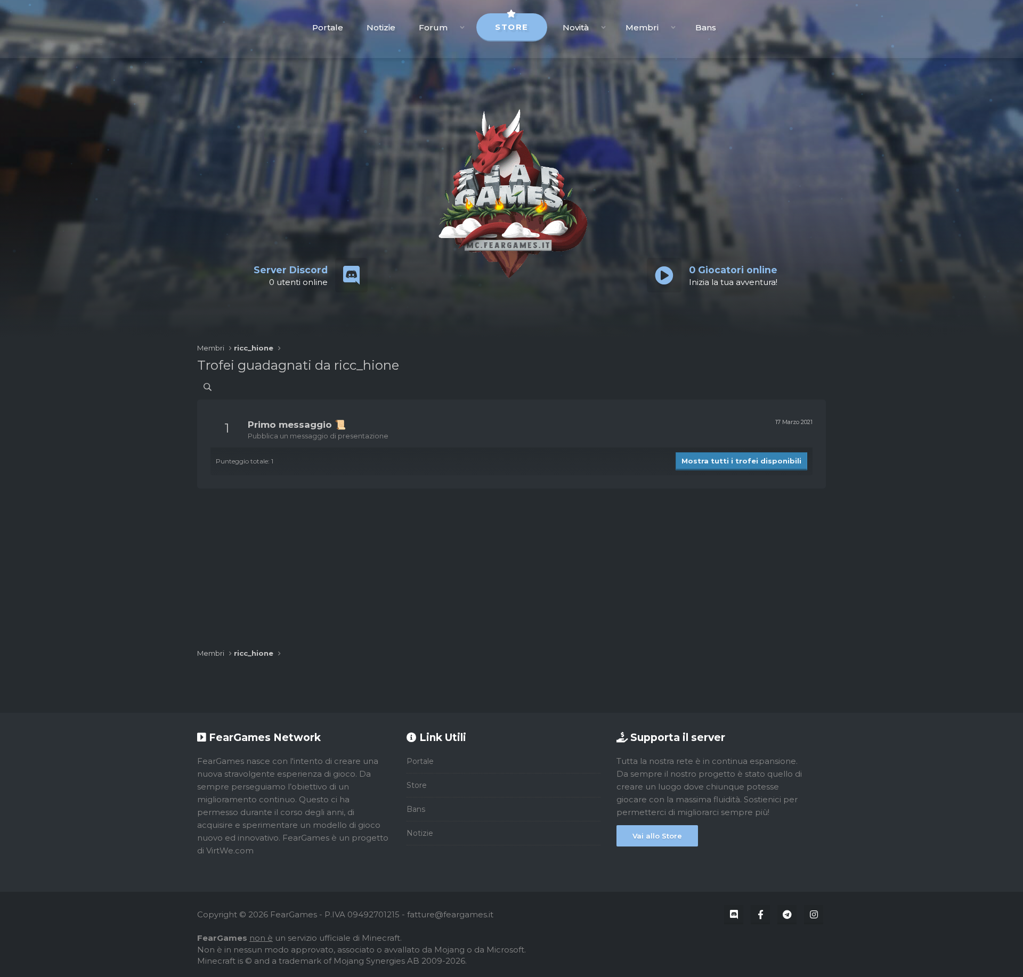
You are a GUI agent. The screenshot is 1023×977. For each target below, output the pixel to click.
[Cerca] (207, 387)
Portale (327, 27)
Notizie (381, 27)
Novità (576, 27)
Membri (642, 27)
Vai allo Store (657, 836)
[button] (462, 27)
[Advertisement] (511, 563)
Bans (705, 27)
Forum (433, 27)
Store (512, 27)
